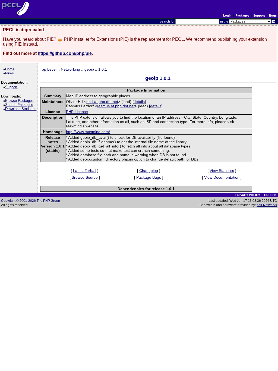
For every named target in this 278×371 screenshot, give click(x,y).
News (10, 73)
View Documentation (221, 177)
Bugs (273, 15)
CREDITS (270, 195)
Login (227, 15)
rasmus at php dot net (116, 106)
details (139, 101)
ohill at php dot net (102, 101)
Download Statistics (22, 109)
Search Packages (20, 105)
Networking (70, 69)
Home (11, 69)
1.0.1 (102, 69)
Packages (242, 15)
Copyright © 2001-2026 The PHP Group (30, 201)
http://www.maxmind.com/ (88, 132)
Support (259, 15)
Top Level (48, 69)
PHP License (77, 111)
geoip (89, 69)
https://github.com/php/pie (65, 53)
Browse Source (85, 177)
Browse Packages (20, 101)
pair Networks (267, 205)
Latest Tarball (84, 170)
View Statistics (222, 170)
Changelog (148, 170)
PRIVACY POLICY (247, 195)
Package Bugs (148, 177)
